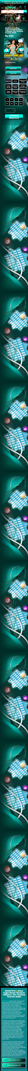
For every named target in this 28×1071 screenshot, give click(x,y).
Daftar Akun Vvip (14, 1065)
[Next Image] (21, 50)
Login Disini (13, 73)
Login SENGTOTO (14, 1060)
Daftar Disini (13, 68)
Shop (2, 7)
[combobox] (12, 11)
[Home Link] (10, 7)
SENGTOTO (5, 1001)
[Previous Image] (6, 50)
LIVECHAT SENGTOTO (14, 116)
